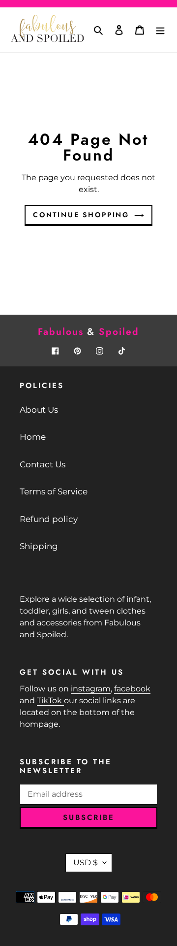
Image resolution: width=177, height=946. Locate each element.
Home (33, 437)
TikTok (50, 700)
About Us (39, 410)
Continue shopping (81, 215)
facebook (132, 688)
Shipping (39, 546)
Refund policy (49, 519)
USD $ (85, 862)
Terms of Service (54, 491)
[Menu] (160, 30)
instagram (91, 688)
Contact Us (42, 464)
